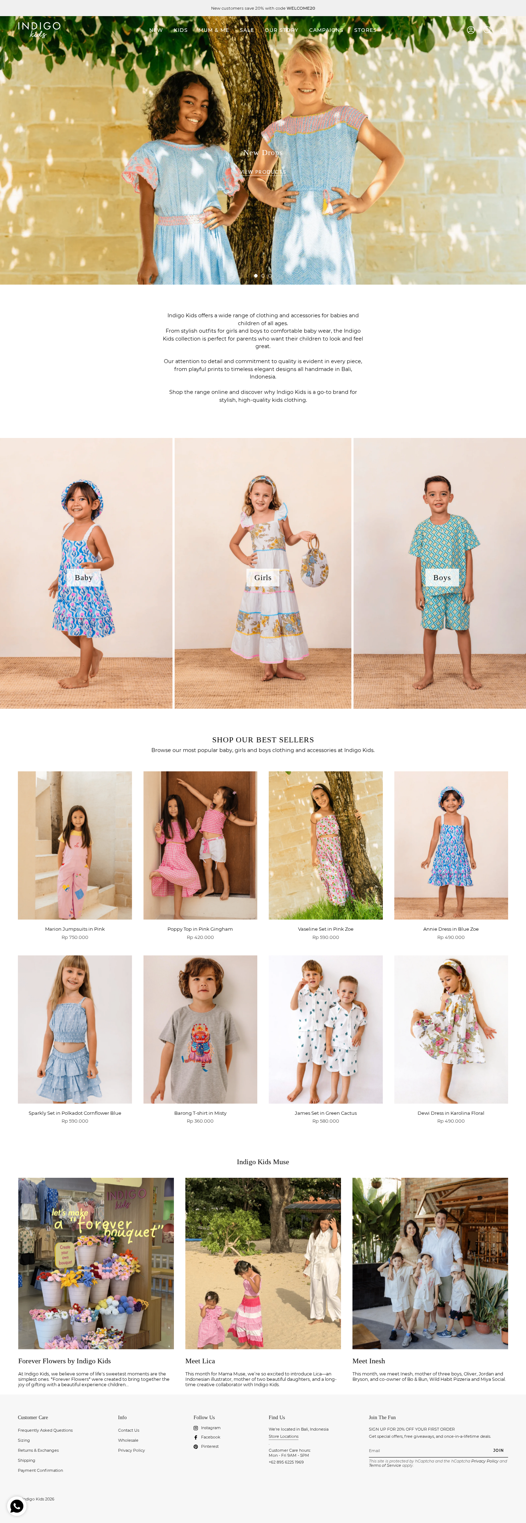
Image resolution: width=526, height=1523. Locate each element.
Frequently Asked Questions (45, 1430)
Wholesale (128, 1440)
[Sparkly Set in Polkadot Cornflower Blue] (75, 1029)
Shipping (26, 1460)
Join (498, 1450)
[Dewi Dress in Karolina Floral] (451, 1029)
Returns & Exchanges (38, 1450)
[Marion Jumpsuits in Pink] (75, 845)
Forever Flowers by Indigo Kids (64, 1361)
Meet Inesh (368, 1361)
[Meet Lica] (263, 1263)
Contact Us (128, 1430)
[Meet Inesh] (430, 1263)
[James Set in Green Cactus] (326, 1029)
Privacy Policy (131, 1450)
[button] (181, 30)
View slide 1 (256, 276)
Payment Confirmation (40, 1470)
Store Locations (283, 1436)
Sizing (24, 1440)
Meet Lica (200, 1361)
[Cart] (504, 30)
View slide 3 (270, 276)
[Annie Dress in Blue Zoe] (451, 845)
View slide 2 (263, 276)
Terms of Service (385, 1465)
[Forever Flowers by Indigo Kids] (96, 1263)
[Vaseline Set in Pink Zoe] (326, 845)
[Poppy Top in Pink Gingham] (200, 845)
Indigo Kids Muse (263, 1162)
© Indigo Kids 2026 (36, 1499)
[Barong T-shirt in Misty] (200, 1029)
